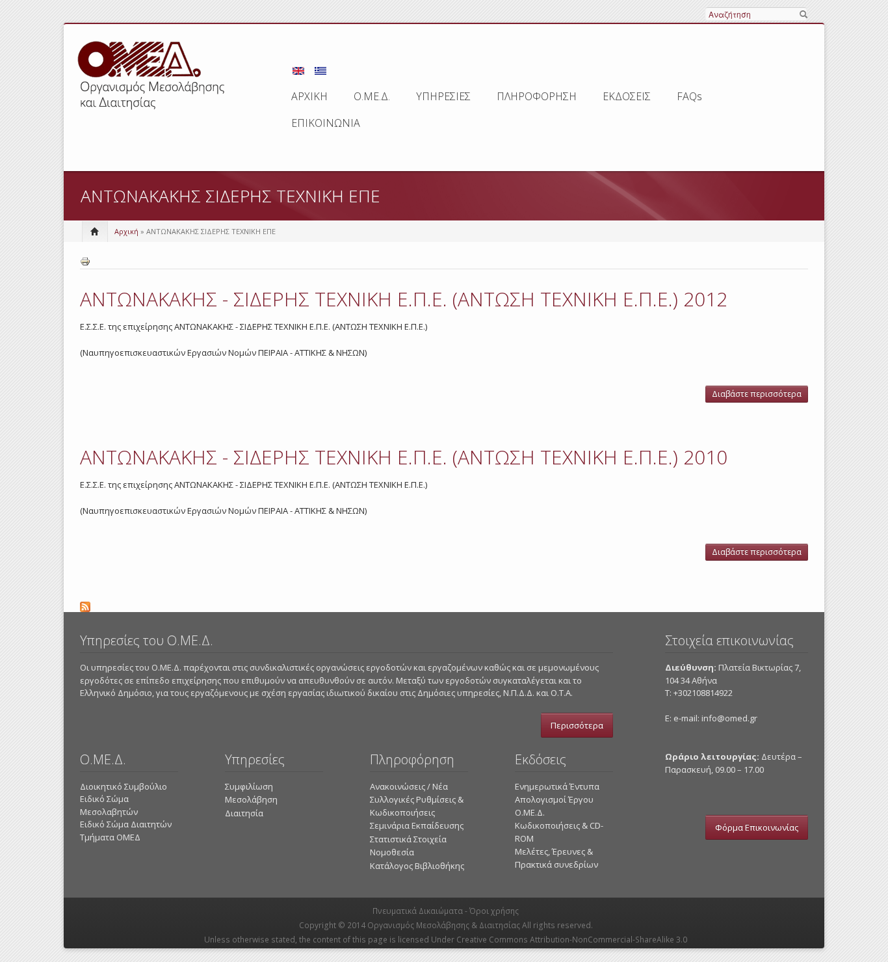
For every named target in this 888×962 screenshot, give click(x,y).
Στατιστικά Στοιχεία (408, 839)
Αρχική (126, 231)
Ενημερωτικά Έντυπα (557, 786)
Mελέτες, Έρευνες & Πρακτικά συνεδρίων (556, 858)
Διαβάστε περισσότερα (760, 395)
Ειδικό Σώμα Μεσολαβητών (109, 805)
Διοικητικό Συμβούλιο (123, 786)
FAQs (689, 96)
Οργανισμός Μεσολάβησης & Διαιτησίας (443, 925)
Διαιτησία (244, 813)
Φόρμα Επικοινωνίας (756, 827)
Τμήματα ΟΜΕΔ (110, 837)
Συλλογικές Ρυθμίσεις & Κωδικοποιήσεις (417, 806)
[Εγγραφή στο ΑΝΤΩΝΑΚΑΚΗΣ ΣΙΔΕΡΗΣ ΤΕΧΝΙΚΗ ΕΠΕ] (444, 604)
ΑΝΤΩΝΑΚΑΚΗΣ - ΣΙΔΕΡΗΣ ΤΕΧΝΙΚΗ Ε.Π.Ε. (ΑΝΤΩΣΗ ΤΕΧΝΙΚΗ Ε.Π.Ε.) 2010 (403, 457)
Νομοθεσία (392, 852)
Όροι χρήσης (494, 910)
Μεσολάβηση (251, 799)
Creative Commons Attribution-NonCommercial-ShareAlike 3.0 (571, 939)
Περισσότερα (577, 725)
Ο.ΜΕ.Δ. (372, 96)
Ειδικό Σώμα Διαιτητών (126, 824)
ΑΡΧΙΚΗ (309, 96)
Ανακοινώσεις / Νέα (409, 786)
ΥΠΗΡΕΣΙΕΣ (443, 96)
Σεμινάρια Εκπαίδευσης (417, 825)
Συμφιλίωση (249, 786)
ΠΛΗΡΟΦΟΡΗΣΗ (537, 96)
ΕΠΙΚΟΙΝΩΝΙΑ (325, 122)
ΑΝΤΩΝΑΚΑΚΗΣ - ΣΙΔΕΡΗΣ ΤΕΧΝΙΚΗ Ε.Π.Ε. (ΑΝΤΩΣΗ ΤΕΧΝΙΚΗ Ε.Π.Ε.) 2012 (403, 299)
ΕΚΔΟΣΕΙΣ (627, 96)
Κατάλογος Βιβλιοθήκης (417, 866)
